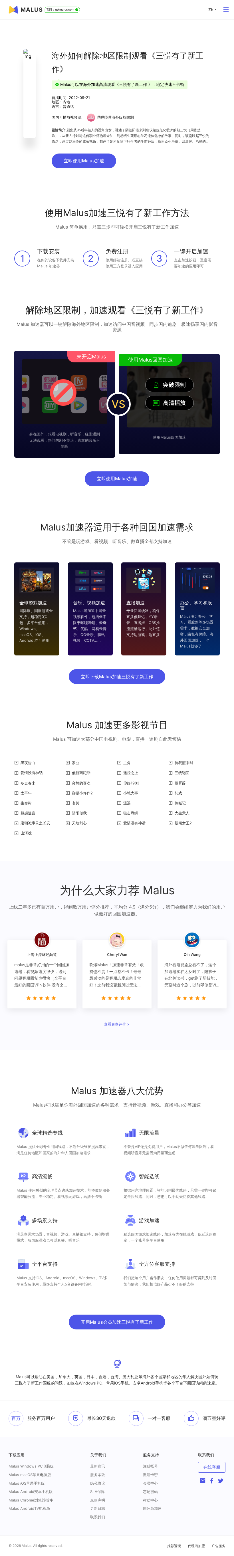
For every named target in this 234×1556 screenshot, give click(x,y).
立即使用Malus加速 (84, 161)
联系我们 (97, 1517)
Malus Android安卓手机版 (31, 1491)
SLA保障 (97, 1491)
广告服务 (218, 1546)
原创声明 (97, 1500)
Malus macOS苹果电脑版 (30, 1474)
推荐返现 (174, 1546)
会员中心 (150, 1483)
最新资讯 (97, 1466)
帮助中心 (150, 1500)
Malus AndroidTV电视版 (29, 1508)
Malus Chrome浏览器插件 (31, 1500)
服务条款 (97, 1474)
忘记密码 (150, 1491)
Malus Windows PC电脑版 (31, 1466)
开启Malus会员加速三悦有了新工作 (117, 1322)
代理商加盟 (196, 1546)
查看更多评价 (115, 1024)
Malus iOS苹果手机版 (27, 1483)
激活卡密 (150, 1474)
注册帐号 (150, 1466)
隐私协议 (97, 1483)
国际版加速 (152, 1508)
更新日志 (97, 1508)
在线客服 (211, 1467)
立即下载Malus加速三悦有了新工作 (117, 676)
